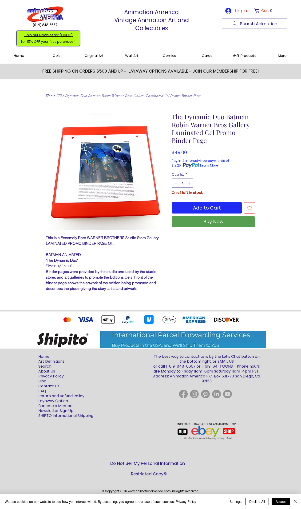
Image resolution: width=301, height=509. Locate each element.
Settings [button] (236, 501)
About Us (46, 371)
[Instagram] (194, 394)
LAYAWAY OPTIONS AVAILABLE (158, 71)
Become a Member (56, 405)
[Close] (295, 501)
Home (50, 95)
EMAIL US (226, 361)
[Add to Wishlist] (249, 208)
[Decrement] (175, 183)
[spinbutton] (182, 183)
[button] (264, 10)
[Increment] (189, 183)
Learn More (209, 165)
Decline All (257, 501)
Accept (281, 501)
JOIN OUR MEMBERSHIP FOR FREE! (226, 71)
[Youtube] (227, 394)
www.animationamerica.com (149, 491)
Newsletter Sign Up (55, 410)
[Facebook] (183, 394)
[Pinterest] (205, 394)
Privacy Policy (186, 501)
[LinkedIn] (216, 394)
